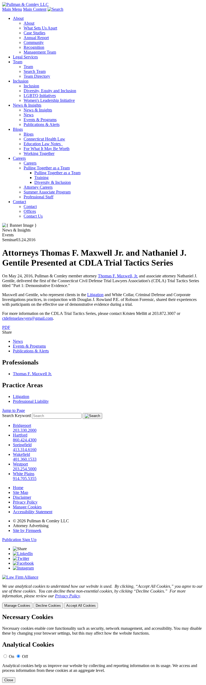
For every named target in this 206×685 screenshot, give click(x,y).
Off (25, 656)
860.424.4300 (24, 440)
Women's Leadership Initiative (49, 100)
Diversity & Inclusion (52, 182)
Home (18, 487)
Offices (30, 211)
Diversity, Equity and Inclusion (50, 90)
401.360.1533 (24, 459)
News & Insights (27, 105)
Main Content (34, 9)
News (29, 115)
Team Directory (37, 76)
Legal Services (25, 57)
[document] (103, 648)
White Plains (23, 473)
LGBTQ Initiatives (40, 95)
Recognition (34, 47)
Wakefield (21, 454)
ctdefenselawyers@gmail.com (27, 318)
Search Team (35, 71)
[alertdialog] (103, 648)
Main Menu (12, 9)
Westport (20, 464)
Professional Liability (31, 401)
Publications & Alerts (42, 124)
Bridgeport (22, 425)
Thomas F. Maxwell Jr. (32, 373)
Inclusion (20, 81)
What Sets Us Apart (40, 28)
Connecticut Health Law (44, 139)
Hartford (20, 435)
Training (41, 177)
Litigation (95, 294)
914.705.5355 (24, 478)
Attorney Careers (38, 187)
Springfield (22, 444)
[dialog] (103, 596)
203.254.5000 (24, 469)
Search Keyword (16, 415)
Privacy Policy (25, 502)
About (18, 18)
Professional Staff (38, 197)
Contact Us (33, 216)
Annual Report (36, 37)
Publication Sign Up (19, 539)
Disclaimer (22, 497)
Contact (19, 201)
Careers (19, 158)
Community (34, 42)
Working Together (39, 153)
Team (17, 61)
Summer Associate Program (47, 192)
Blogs (18, 129)
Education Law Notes (43, 144)
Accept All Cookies (81, 606)
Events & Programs (40, 119)
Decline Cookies (48, 606)
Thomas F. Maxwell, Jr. (118, 276)
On (11, 656)
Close (8, 680)
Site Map (20, 492)
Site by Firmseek (27, 530)
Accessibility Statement (32, 511)
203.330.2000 (24, 430)
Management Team (40, 52)
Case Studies (34, 33)
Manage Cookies (27, 507)
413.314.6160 (24, 449)
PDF (6, 327)
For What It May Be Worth (46, 148)
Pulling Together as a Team (47, 168)
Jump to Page (13, 410)
